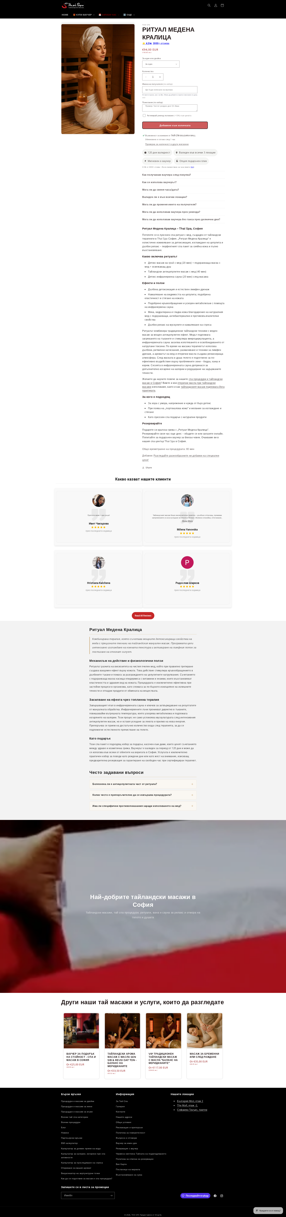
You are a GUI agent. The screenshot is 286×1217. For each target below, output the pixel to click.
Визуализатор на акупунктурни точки (80, 1173)
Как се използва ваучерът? (159, 182)
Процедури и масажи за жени (76, 1106)
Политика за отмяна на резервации (134, 1158)
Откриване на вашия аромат (76, 1168)
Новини (65, 1132)
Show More (187, 521)
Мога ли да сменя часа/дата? (160, 189)
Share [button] (149, 467)
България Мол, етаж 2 (190, 1101)
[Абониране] (111, 1195)
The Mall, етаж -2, (187, 1105)
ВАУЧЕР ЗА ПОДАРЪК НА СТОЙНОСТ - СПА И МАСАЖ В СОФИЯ (81, 1057)
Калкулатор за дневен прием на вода (81, 1148)
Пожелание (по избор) (152, 102)
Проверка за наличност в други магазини (167, 144)
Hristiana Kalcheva (98, 582)
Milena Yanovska (187, 529)
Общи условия (123, 1122)
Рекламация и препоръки (129, 1127)
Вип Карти (121, 1164)
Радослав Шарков (187, 582)
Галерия (120, 1106)
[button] (83, 15)
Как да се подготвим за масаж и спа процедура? (86, 1178)
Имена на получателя (157, 84)
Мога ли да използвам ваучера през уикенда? (171, 212)
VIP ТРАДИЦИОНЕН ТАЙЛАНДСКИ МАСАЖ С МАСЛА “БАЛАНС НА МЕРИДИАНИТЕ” (163, 1058)
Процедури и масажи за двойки (77, 1101)
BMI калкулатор (69, 1143)
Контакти (120, 1111)
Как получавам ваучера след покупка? (166, 174)
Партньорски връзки (71, 1138)
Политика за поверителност (130, 1132)
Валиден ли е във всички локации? (164, 197)
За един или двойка (151, 58)
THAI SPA (135, 1215)
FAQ (192, 167)
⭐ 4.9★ (155, 43)
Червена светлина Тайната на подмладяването (141, 1153)
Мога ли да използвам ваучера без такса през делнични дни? (181, 219)
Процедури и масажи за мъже (77, 1111)
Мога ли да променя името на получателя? (169, 204)
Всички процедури (70, 1122)
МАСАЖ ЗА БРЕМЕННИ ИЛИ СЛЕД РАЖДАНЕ (204, 1055)
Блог (63, 1127)
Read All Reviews (143, 615)
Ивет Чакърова (99, 523)
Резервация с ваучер (127, 1148)
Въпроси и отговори (126, 1138)
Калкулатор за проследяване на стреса (82, 1162)
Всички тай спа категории (74, 1117)
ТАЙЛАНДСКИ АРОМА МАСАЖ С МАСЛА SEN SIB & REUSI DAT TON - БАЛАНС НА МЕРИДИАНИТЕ (122, 1060)
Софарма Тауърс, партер (192, 1109)
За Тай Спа (122, 1101)
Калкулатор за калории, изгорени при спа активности (83, 1155)
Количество (147, 71)
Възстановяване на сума (129, 1174)
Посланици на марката (128, 1169)
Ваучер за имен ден (126, 1143)
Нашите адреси (124, 1117)
